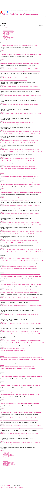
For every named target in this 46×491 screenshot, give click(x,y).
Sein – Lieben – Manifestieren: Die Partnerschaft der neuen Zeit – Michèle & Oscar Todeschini (19, 300)
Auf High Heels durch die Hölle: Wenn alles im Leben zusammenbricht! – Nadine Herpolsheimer (20, 89)
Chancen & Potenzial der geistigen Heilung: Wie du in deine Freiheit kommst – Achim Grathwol (19, 435)
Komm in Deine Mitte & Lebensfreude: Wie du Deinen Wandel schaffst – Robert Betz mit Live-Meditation (21, 233)
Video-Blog (18, 10)
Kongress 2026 (7, 10)
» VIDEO (2, 50)
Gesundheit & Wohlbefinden (8, 31)
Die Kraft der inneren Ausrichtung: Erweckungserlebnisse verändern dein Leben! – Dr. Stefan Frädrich (21, 208)
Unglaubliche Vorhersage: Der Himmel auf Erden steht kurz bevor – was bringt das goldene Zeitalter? (21, 276)
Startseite (2, 10)
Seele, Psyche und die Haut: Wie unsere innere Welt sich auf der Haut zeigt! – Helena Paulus (19, 420)
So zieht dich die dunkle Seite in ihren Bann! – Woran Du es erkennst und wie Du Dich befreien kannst (21, 133)
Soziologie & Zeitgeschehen (8, 37)
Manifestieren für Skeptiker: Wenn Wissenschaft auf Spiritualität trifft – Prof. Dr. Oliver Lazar (19, 63)
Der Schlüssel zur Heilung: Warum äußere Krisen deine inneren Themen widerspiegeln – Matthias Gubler (21, 97)
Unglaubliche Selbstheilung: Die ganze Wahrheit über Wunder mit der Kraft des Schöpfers (18, 268)
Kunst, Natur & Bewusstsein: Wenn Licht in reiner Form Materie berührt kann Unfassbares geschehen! (21, 260)
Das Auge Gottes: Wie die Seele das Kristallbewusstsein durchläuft (13, 80)
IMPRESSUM (8, 487)
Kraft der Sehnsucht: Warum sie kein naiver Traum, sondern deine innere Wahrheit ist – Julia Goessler (21, 376)
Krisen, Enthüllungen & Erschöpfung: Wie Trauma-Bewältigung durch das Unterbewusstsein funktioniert (22, 342)
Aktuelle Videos (6, 27)
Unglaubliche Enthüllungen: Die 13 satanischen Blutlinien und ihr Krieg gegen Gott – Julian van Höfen (21, 115)
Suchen (15, 10)
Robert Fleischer (6, 34)
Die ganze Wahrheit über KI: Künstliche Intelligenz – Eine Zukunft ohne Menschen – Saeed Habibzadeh (21, 428)
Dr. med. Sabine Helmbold (8, 30)
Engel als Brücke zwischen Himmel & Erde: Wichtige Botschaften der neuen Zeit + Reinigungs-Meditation (22, 359)
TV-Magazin (25, 10)
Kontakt (29, 10)
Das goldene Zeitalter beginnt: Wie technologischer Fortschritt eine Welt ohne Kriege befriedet (19, 403)
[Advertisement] (23, 475)
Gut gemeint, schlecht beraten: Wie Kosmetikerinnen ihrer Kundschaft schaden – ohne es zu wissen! (20, 192)
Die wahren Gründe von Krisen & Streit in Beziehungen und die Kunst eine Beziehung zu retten (19, 292)
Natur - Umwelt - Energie (8, 32)
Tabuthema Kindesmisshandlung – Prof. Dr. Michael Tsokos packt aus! (14, 200)
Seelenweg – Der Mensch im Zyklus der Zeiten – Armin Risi (12, 350)
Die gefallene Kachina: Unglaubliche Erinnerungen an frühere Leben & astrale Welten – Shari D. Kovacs (21, 325)
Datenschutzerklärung (18, 487)
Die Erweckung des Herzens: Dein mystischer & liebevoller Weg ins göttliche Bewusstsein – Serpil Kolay (21, 307)
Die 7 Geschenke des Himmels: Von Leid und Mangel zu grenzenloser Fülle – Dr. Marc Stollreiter (20, 71)
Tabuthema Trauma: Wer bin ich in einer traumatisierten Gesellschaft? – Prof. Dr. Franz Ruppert (20, 142)
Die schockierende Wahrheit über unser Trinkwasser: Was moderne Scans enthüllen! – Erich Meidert (21, 151)
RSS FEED (2, 487)
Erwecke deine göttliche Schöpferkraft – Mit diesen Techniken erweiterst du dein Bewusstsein (19, 45)
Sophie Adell (5, 36)
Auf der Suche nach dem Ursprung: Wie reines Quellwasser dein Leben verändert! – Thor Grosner (20, 284)
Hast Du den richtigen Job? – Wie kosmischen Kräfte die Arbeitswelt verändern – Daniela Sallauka (20, 412)
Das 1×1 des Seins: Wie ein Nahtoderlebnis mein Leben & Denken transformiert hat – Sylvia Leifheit (20, 385)
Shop (22, 10)
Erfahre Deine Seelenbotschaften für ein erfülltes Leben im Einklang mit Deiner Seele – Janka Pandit (20, 54)
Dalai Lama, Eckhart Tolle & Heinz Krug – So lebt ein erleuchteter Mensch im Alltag (17, 160)
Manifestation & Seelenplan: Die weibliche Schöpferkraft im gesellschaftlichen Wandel (17, 368)
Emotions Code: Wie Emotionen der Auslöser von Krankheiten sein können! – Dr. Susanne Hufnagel (20, 444)
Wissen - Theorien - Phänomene (9, 39)
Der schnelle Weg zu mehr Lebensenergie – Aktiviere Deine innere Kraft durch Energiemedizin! (19, 242)
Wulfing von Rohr (6, 40)
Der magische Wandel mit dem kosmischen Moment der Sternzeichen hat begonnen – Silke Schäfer (20, 215)
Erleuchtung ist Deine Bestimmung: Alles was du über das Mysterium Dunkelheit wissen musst (19, 176)
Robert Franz (5, 35)
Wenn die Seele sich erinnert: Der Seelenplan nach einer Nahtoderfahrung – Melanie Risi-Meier (19, 106)
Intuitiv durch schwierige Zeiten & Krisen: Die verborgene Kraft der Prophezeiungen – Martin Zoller (21, 224)
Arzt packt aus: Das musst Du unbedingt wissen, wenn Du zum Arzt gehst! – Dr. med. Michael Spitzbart (21, 251)
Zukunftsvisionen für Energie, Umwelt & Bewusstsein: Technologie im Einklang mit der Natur (19, 394)
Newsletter (33, 10)
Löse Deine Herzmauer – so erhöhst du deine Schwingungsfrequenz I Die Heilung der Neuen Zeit (20, 184)
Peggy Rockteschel (6, 33)
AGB (13, 487)
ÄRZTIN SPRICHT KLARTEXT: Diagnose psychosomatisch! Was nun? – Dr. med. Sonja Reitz (20, 316)
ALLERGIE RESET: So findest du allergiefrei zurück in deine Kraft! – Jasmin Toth (17, 124)
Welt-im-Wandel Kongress (8, 38)
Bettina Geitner (6, 28)
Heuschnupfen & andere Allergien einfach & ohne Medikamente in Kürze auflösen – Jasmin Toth (20, 333)
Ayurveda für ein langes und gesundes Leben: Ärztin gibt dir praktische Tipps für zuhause (18, 168)
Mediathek (12, 10)
